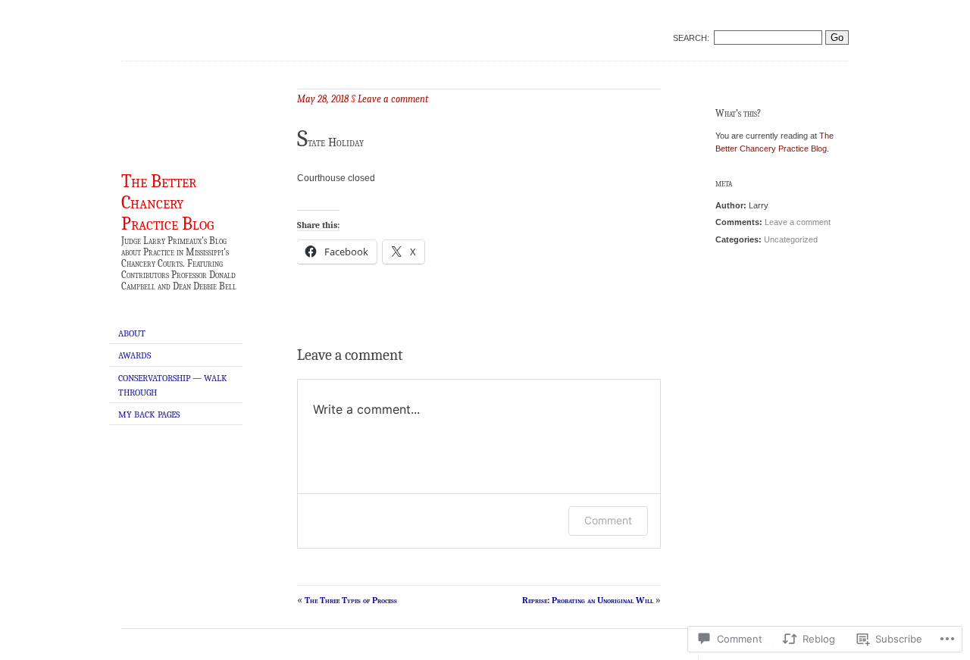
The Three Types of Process (351, 600)
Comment (608, 520)
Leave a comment (798, 222)
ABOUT (132, 333)
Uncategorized (791, 239)
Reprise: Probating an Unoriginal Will (587, 600)
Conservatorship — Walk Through (172, 385)
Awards (134, 355)
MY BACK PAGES (149, 414)
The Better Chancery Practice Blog (167, 202)
